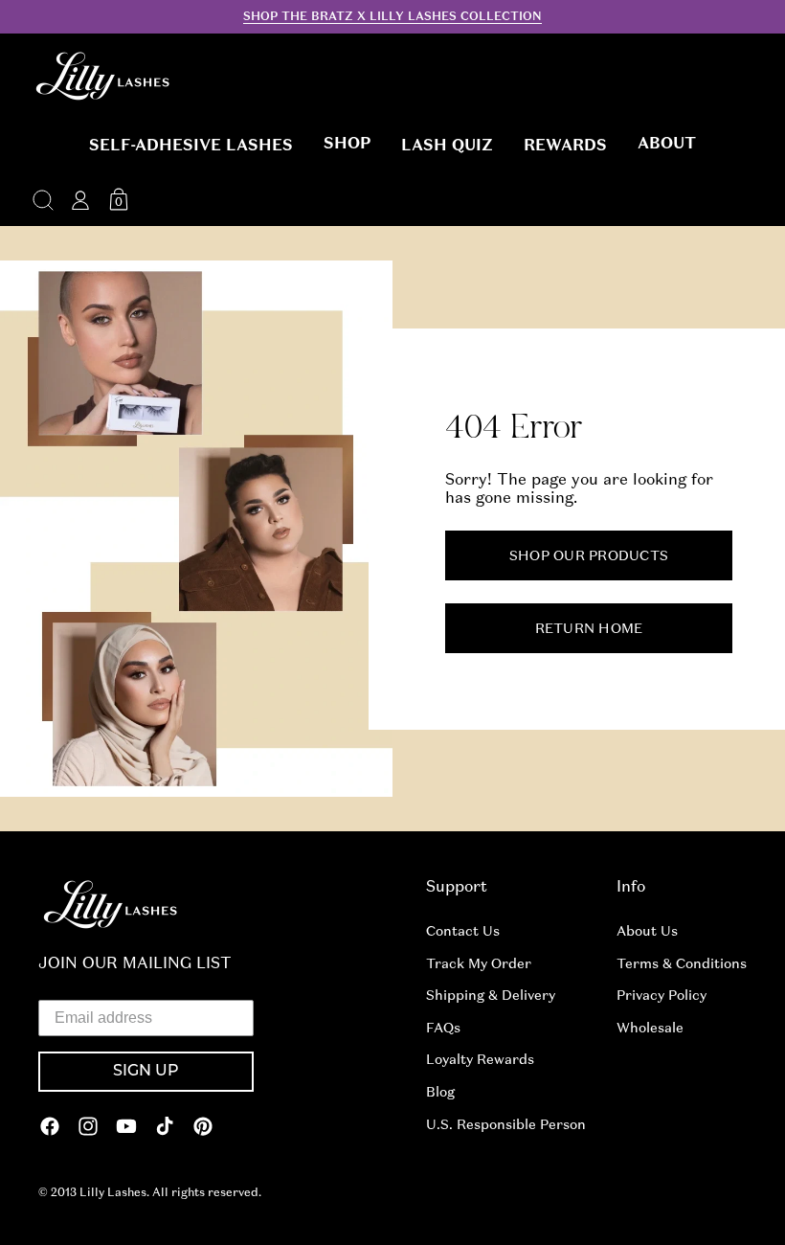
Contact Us (463, 930)
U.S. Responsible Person (506, 1124)
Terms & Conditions (682, 963)
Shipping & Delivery (490, 995)
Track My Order (478, 963)
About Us (647, 930)
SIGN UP (146, 1071)
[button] (191, 145)
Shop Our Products (588, 554)
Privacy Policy (661, 995)
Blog (440, 1091)
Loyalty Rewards (480, 1059)
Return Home (589, 627)
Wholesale (650, 1027)
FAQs (443, 1027)
